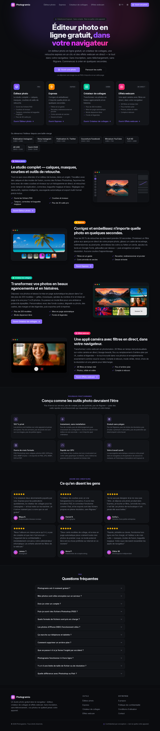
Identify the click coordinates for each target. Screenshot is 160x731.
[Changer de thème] (127, 5)
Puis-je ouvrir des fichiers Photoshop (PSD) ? (58, 611)
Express (62, 5)
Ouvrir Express (82, 266)
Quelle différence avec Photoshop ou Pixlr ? (57, 673)
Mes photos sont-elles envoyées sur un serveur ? (60, 596)
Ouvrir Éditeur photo (21, 211)
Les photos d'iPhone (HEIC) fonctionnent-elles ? (59, 627)
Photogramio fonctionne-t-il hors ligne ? (55, 658)
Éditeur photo (50, 5)
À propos (122, 701)
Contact (121, 713)
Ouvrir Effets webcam (85, 377)
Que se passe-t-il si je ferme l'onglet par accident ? (61, 650)
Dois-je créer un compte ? (49, 604)
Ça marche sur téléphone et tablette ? (54, 635)
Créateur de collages (78, 5)
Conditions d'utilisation (127, 709)
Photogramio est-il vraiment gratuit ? (54, 588)
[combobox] (121, 5)
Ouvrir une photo (141, 5)
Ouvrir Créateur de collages (25, 321)
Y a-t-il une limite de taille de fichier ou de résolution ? (62, 666)
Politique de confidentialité (129, 705)
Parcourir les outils (94, 70)
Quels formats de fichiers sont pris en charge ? (59, 619)
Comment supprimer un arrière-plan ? (54, 642)
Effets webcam (97, 5)
